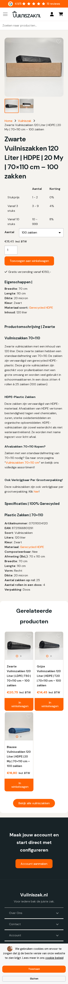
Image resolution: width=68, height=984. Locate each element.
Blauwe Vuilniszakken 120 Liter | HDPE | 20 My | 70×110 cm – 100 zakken (19, 756)
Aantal (9, 232)
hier (36, 492)
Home (8, 121)
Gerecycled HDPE (41, 308)
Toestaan (34, 969)
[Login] (52, 14)
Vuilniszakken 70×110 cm (22, 463)
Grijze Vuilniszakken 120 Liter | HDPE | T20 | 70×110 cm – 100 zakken (49, 676)
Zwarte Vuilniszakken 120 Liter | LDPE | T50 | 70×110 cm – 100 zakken (19, 676)
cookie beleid (54, 958)
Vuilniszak (24, 121)
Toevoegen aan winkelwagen (29, 261)
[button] (5, 14)
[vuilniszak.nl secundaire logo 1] (26, 14)
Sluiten (34, 978)
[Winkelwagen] (61, 14)
